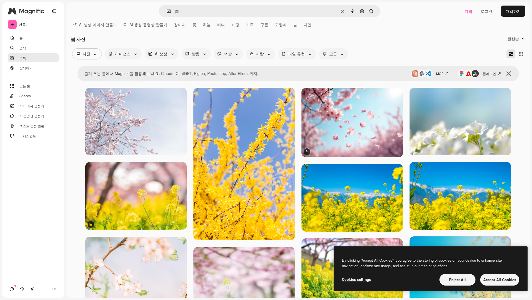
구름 (264, 24)
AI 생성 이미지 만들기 (98, 24)
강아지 (180, 24)
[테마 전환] (32, 288)
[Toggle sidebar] (54, 11)
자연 (307, 24)
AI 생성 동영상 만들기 (148, 24)
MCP (440, 73)
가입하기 (513, 11)
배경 (235, 24)
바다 (221, 24)
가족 (250, 24)
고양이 (281, 24)
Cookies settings (356, 279)
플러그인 (489, 73)
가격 (468, 11)
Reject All (457, 279)
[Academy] (22, 288)
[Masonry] (511, 53)
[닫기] (508, 73)
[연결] (12, 288)
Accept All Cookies (499, 279)
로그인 (486, 11)
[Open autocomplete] (166, 11)
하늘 (207, 24)
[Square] (520, 53)
